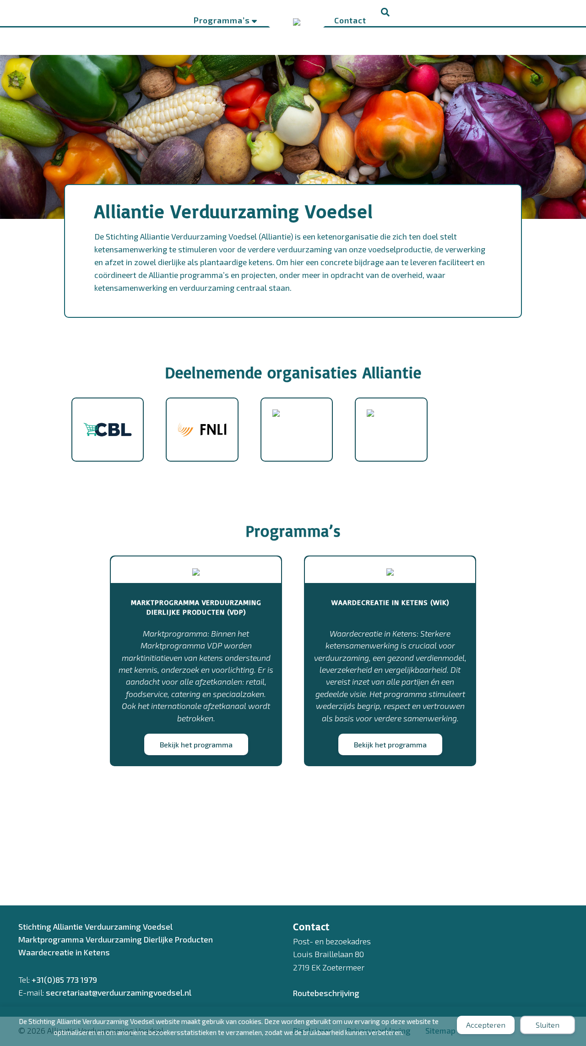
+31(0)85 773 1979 (64, 980)
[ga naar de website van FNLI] (202, 454)
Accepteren (485, 1024)
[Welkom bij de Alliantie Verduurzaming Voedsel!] (297, 19)
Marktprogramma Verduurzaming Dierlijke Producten (115, 939)
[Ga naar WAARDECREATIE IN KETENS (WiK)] (390, 569)
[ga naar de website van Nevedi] (370, 421)
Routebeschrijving (326, 993)
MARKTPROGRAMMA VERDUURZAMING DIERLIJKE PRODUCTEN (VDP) (196, 607)
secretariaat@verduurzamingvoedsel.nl (118, 992)
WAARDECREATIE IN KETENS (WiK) (390, 602)
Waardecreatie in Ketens (64, 952)
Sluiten (547, 1024)
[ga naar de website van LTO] (276, 421)
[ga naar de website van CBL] (107, 454)
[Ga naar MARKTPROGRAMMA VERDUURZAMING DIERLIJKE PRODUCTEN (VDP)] (196, 569)
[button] (386, 13)
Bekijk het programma (196, 744)
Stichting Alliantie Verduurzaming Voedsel (95, 926)
